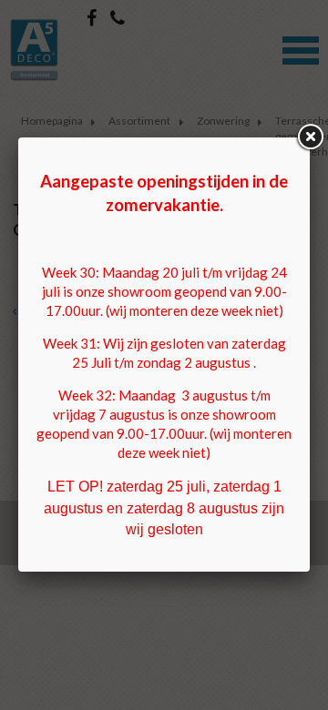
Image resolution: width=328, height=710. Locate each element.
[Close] (309, 137)
